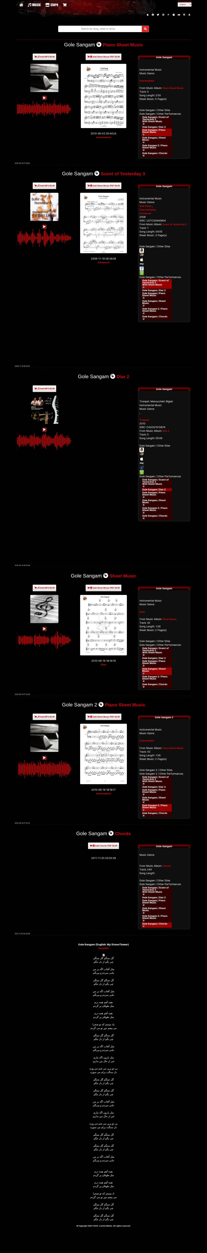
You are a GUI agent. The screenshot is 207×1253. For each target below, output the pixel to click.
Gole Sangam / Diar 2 (154, 127)
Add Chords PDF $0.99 (105, 845)
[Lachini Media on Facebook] (153, 15)
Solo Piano (145, 206)
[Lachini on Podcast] (184, 15)
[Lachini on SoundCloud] (179, 15)
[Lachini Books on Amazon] (189, 15)
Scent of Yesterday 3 (123, 173)
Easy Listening (147, 209)
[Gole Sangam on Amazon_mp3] (164, 250)
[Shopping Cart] (65, 5)
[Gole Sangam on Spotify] (164, 273)
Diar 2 (123, 376)
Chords (123, 833)
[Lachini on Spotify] (174, 15)
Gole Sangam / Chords (154, 153)
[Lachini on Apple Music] (147, 15)
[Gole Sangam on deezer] (164, 255)
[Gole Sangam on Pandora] (164, 268)
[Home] (21, 5)
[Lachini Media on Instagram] (163, 15)
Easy (103, 664)
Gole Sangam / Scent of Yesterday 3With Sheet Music (155, 119)
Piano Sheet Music (123, 44)
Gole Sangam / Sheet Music (154, 138)
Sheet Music (123, 575)
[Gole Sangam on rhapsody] (164, 468)
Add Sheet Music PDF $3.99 (106, 57)
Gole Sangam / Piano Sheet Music (153, 131)
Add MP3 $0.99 (46, 57)
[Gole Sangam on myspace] (164, 264)
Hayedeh (103, 948)
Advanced (103, 262)
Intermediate (103, 137)
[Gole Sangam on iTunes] (164, 259)
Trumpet (144, 420)
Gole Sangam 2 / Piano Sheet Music (154, 146)
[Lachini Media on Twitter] (158, 15)
